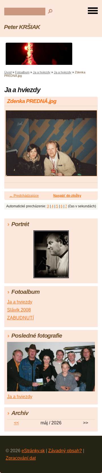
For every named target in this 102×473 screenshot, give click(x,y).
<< (16, 422)
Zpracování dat (21, 458)
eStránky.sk (33, 450)
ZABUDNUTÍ (20, 317)
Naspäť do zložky (67, 196)
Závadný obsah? (65, 450)
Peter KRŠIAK (22, 27)
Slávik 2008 (19, 309)
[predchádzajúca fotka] (13, 146)
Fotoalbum (22, 72)
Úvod (8, 72)
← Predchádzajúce (24, 196)
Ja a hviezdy (41, 72)
